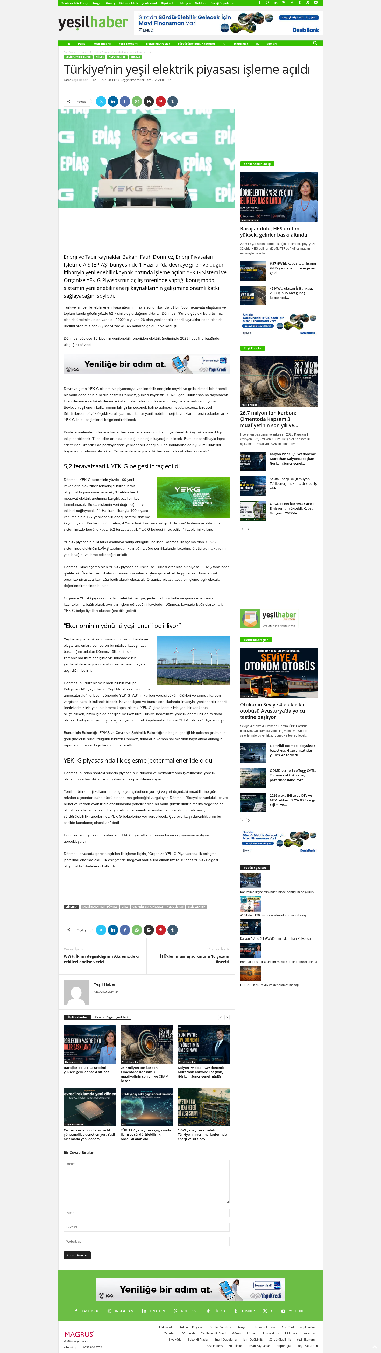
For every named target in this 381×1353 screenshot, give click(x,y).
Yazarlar (169, 1333)
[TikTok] (292, 2)
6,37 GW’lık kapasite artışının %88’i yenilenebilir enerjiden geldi (293, 268)
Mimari (271, 43)
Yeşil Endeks (102, 43)
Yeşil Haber (80, 80)
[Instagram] (268, 2)
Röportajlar (284, 1346)
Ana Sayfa (70, 52)
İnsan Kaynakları (260, 1346)
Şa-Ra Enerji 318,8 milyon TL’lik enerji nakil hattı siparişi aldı (294, 483)
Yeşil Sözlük (307, 1327)
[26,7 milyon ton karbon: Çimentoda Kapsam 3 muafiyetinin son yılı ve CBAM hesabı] (147, 1044)
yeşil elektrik (196, 906)
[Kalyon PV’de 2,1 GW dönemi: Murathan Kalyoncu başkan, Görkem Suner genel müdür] (204, 1044)
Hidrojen (185, 3)
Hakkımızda (165, 1327)
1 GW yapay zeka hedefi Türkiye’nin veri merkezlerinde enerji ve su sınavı (202, 1134)
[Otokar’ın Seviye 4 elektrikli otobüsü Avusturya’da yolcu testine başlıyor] (279, 673)
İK (257, 43)
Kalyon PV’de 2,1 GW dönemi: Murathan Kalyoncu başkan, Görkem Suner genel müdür (201, 1072)
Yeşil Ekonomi (128, 43)
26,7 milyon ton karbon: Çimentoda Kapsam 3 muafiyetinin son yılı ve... (269, 419)
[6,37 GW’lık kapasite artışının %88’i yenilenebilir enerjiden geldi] (253, 271)
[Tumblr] (300, 2)
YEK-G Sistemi (175, 906)
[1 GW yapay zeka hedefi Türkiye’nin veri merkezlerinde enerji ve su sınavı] (204, 1107)
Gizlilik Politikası (220, 1327)
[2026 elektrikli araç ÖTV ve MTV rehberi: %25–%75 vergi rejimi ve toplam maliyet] (253, 802)
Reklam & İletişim (263, 1327)
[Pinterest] (284, 2)
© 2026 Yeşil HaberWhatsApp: (76, 1344)
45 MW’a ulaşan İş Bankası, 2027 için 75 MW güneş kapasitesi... (291, 293)
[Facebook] (260, 2)
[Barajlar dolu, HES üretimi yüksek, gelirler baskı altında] (90, 1044)
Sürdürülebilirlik (280, 1339)
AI (224, 43)
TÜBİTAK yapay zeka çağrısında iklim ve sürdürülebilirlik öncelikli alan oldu (146, 1134)
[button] (315, 43)
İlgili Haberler (77, 1017)
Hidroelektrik (128, 3)
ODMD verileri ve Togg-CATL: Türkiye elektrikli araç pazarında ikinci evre (293, 775)
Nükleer (201, 3)
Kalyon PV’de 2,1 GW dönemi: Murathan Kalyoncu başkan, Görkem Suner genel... (293, 459)
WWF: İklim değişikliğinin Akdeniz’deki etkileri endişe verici (101, 959)
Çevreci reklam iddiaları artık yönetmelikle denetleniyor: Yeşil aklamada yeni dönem (89, 1134)
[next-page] (227, 1017)
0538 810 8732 (92, 1347)
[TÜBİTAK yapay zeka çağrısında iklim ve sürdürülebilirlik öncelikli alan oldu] (147, 1107)
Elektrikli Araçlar (158, 43)
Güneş (110, 3)
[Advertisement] (146, 231)
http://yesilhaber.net (106, 991)
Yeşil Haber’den (308, 1346)
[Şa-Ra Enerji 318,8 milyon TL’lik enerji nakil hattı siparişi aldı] (253, 486)
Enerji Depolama (222, 3)
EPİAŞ (125, 906)
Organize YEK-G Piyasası (147, 906)
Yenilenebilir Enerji (74, 3)
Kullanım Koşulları (191, 1327)
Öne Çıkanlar (117, 57)
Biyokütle (167, 3)
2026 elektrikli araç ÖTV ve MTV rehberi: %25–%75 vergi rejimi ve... (292, 800)
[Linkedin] (276, 2)
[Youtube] (316, 2)
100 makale (187, 1333)
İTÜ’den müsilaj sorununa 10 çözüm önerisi (194, 959)
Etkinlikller (236, 1346)
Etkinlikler (241, 43)
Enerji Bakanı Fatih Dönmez (99, 906)
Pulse (82, 43)
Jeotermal (149, 3)
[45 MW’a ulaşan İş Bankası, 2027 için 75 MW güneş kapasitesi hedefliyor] (253, 295)
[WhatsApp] (137, 101)
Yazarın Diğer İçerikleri (111, 1017)
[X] (308, 2)
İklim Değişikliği (253, 1339)
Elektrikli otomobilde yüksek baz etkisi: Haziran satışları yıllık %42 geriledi (292, 750)
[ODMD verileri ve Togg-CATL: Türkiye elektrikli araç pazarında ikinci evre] (253, 778)
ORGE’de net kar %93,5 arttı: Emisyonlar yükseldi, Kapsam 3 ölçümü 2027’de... (293, 508)
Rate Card (287, 1327)
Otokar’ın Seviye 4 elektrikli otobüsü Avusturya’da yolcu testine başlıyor (272, 710)
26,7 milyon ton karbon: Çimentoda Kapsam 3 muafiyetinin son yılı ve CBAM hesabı (144, 1074)
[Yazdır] (149, 101)
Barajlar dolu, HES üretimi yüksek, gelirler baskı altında (87, 1069)
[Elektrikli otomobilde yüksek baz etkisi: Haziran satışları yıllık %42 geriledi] (253, 753)
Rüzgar (97, 3)
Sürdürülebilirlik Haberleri (196, 43)
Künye (241, 1327)
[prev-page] (220, 1017)
